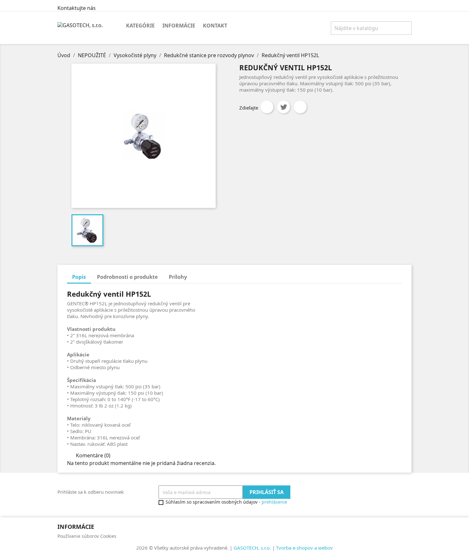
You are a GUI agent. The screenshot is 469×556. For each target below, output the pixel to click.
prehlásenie (274, 502)
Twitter (283, 107)
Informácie (178, 25)
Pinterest (300, 107)
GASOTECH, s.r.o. (252, 548)
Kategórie (140, 25)
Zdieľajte (267, 107)
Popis (79, 276)
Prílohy (178, 276)
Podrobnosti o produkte (127, 276)
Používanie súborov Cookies (86, 536)
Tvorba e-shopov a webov (304, 548)
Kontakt (215, 25)
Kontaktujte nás (76, 7)
